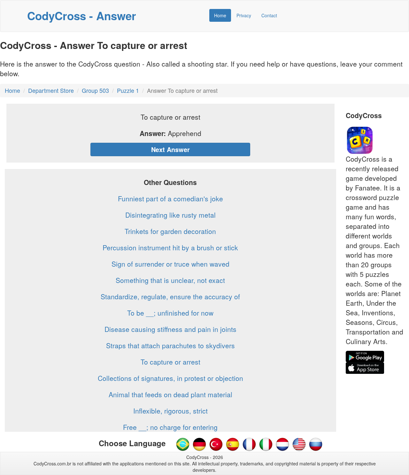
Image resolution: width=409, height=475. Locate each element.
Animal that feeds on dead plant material (170, 394)
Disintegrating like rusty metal (170, 215)
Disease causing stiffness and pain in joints (170, 329)
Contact (269, 15)
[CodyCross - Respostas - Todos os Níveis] (182, 443)
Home (220, 15)
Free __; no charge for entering (170, 427)
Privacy (243, 15)
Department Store (51, 90)
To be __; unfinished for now (170, 313)
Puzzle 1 (128, 90)
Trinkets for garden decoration (170, 231)
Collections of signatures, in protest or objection (170, 378)
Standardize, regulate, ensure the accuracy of (170, 296)
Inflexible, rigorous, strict (170, 410)
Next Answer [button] (170, 149)
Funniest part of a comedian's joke (170, 198)
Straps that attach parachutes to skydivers (170, 345)
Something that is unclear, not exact (170, 280)
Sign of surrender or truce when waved (170, 264)
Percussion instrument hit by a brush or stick (170, 247)
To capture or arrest (170, 361)
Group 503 (95, 90)
